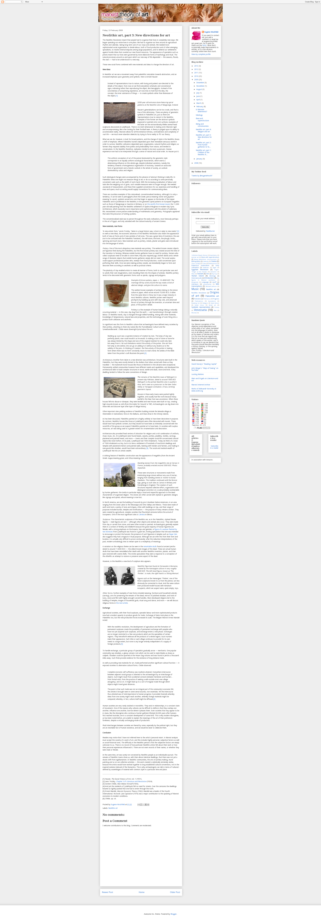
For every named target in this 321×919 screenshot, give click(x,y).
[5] (122, 644)
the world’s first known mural (158, 204)
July (198, 93)
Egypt (214, 267)
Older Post (175, 892)
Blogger (174, 914)
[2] (178, 231)
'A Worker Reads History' (199, 255)
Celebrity (205, 261)
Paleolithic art (212, 296)
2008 (196, 163)
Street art (212, 305)
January (199, 159)
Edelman (206, 267)
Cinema (213, 261)
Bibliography (195, 261)
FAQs (204, 45)
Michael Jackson (211, 286)
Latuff (214, 282)
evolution (213, 272)
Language (205, 282)
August (199, 89)
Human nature (197, 276)
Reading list (195, 303)
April (198, 100)
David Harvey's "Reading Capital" (204, 364)
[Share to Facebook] (146, 804)
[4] (147, 448)
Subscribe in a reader (214, 447)
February (200, 107)
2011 (196, 73)
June (198, 96)
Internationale (196, 278)
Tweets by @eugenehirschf (201, 176)
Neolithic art (113, 808)
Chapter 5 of (131, 781)
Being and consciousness (202, 125)
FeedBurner (210, 231)
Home (141, 892)
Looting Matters (197, 374)
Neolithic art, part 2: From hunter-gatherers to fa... (203, 145)
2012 (196, 69)
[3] (145, 353)
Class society (195, 263)
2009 (196, 80)
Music (195, 289)
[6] (154, 699)
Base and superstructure (202, 119)
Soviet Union (199, 305)
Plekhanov (206, 299)
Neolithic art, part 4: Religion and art (203, 130)
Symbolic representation (200, 307)
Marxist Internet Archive (200, 385)
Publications (199, 301)
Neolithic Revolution (198, 293)
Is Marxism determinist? (201, 111)
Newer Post (107, 892)
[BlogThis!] (141, 804)
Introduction (209, 278)
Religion (205, 303)
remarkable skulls (149, 546)
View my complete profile (201, 54)
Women (194, 313)
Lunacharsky (207, 284)
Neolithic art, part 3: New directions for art (204, 137)
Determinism (212, 263)
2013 (196, 66)
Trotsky (216, 307)
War (215, 310)
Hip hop (214, 274)
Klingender (194, 282)
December (200, 83)
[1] (117, 96)
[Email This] (138, 804)
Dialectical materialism (200, 265)
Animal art (195, 257)
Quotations (212, 301)
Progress (216, 299)
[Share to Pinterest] (148, 804)
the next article (122, 603)
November (200, 86)
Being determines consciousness (205, 259)
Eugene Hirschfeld (211, 32)
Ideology (199, 115)
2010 (196, 76)
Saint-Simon (215, 303)
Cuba (204, 263)
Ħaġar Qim (173, 534)
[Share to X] (143, 804)
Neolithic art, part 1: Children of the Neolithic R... (203, 152)
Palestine (197, 299)
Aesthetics (213, 255)
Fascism (200, 274)
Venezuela (200, 310)
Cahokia (142, 515)
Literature (194, 284)
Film (207, 274)
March (199, 103)
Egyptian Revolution (199, 270)
